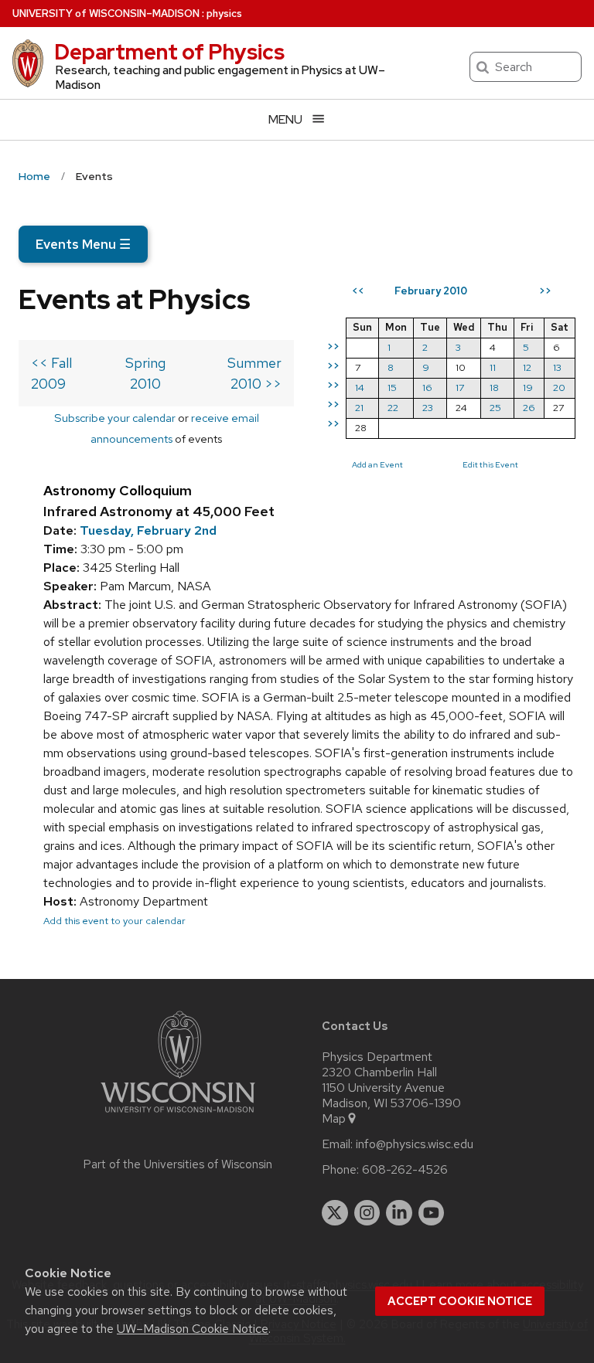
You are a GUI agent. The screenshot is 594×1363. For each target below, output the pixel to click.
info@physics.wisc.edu (414, 1144)
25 (495, 407)
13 (557, 367)
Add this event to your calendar (114, 920)
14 (360, 387)
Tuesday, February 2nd (148, 530)
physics (224, 13)
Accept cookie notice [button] (459, 1301)
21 (359, 407)
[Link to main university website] (178, 1115)
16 (427, 387)
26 (529, 407)
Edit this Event (490, 464)
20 (559, 387)
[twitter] (335, 1213)
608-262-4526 (405, 1170)
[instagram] (367, 1213)
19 (528, 387)
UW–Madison (106, 13)
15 (392, 387)
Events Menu (83, 244)
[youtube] (431, 1213)
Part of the (178, 1164)
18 (494, 387)
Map (334, 1119)
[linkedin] (399, 1213)
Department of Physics (169, 52)
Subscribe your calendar (115, 417)
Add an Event (377, 464)
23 (427, 407)
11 (492, 367)
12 (527, 367)
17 (459, 387)
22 (393, 407)
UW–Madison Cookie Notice (192, 1329)
